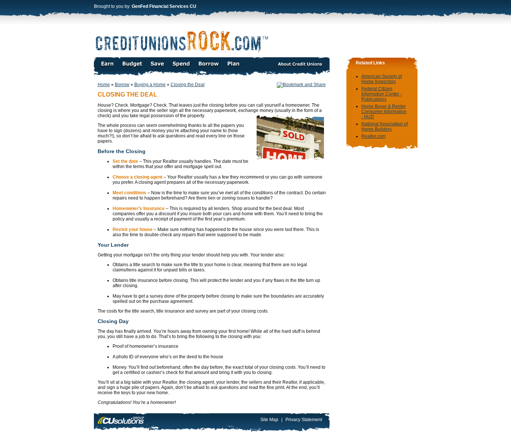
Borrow (122, 84)
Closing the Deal (188, 84)
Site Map (269, 419)
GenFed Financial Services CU (164, 6)
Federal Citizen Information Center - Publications (381, 94)
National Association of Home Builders (384, 126)
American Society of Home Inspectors (381, 79)
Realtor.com (373, 136)
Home (104, 84)
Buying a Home (150, 84)
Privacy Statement (303, 419)
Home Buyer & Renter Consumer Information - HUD (384, 111)
